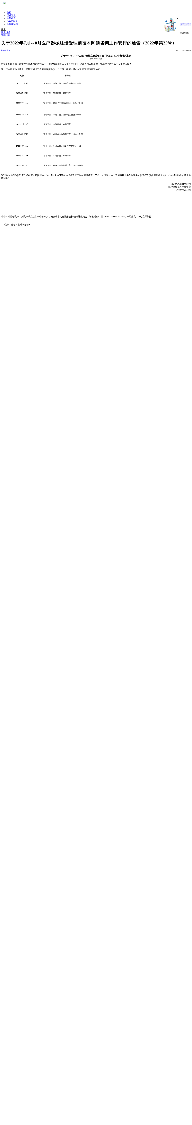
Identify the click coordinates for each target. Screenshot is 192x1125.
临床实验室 (12, 24)
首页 (9, 12)
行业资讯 (11, 15)
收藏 (20, 224)
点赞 (7, 224)
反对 (14, 224)
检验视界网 (5, 50)
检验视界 (11, 18)
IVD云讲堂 (12, 21)
